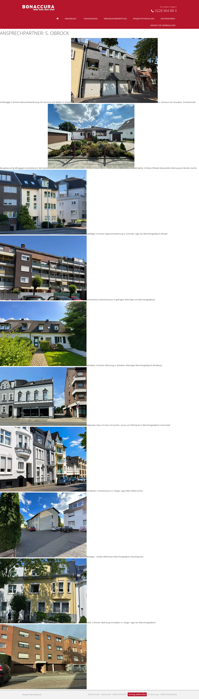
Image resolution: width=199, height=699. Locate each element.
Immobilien (70, 18)
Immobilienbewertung (115, 18)
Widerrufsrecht (119, 694)
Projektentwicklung (143, 18)
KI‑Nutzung (153, 694)
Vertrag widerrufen (137, 694)
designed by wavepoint (31, 694)
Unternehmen (168, 18)
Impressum (106, 694)
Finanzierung (91, 18)
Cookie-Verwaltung (168, 694)
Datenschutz (94, 694)
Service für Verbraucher (162, 25)
